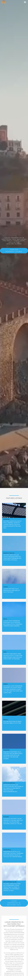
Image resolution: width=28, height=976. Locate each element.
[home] (3, 2)
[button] (25, 2)
